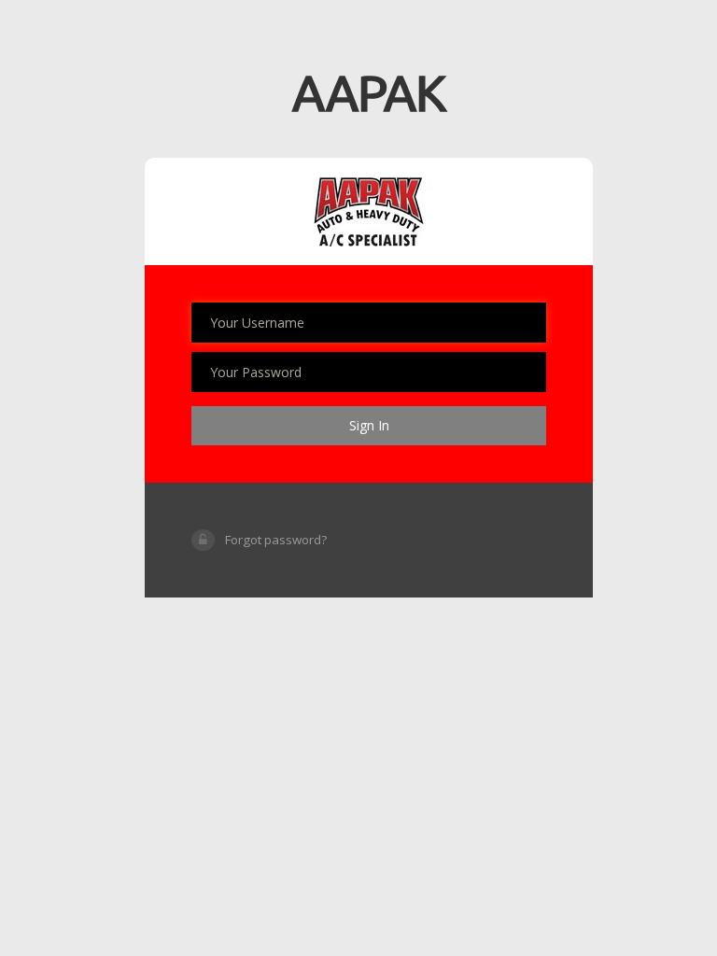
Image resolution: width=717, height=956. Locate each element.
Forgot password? (276, 539)
